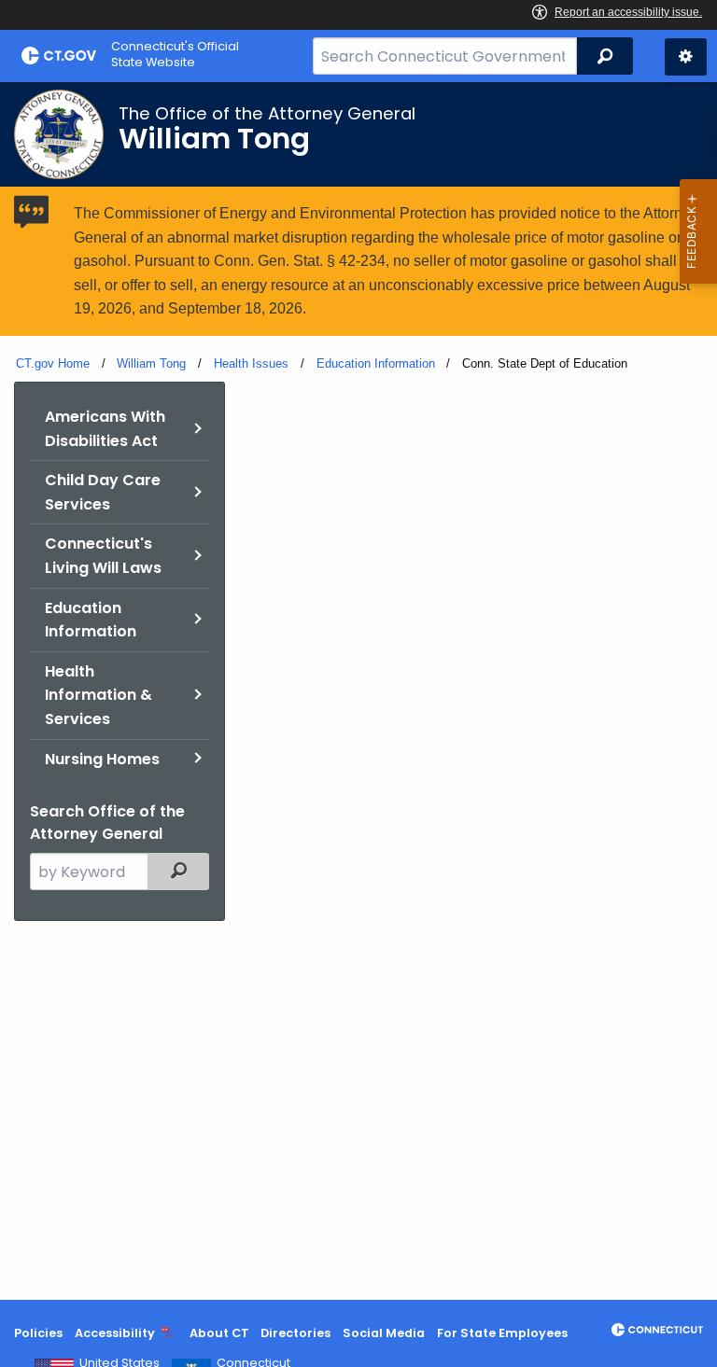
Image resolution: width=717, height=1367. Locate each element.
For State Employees (502, 1333)
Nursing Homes (102, 759)
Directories (295, 1333)
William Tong (151, 363)
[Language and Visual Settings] (686, 57)
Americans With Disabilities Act (105, 429)
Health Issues (251, 363)
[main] (358, 691)
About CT (219, 1333)
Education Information (375, 363)
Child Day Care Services (103, 492)
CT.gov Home (53, 363)
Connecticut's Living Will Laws (103, 556)
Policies (38, 1333)
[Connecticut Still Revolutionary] (657, 1329)
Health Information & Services (98, 695)
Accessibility (115, 1333)
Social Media (384, 1333)
